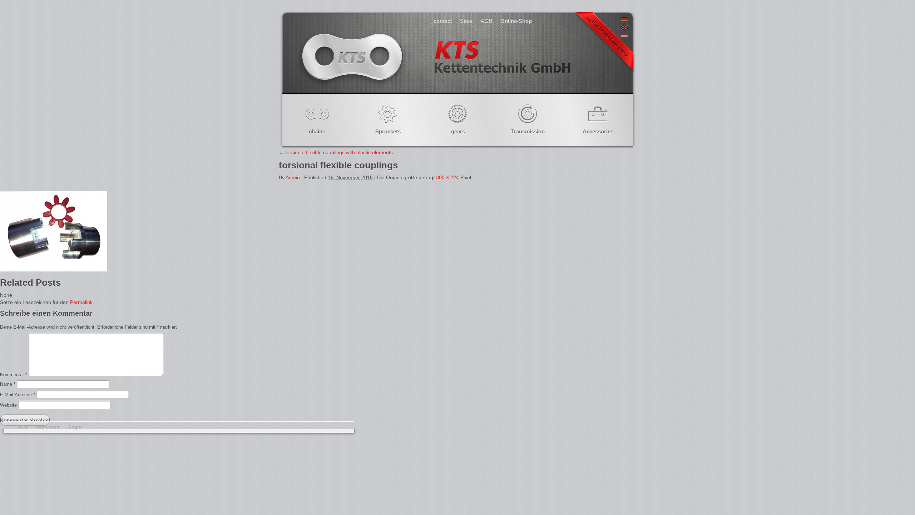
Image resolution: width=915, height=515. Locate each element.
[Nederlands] (624, 36)
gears (458, 131)
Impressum (48, 427)
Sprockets (388, 131)
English (435, 64)
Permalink (81, 302)
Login (75, 427)
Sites (466, 21)
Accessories (598, 131)
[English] (624, 28)
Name (7, 384)
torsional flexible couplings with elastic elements (336, 152)
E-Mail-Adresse (17, 394)
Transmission (528, 131)
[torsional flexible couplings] (53, 270)
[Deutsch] (624, 19)
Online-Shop (516, 21)
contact (443, 21)
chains (317, 131)
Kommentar (13, 374)
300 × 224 (447, 177)
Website (8, 405)
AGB (486, 21)
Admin (293, 177)
